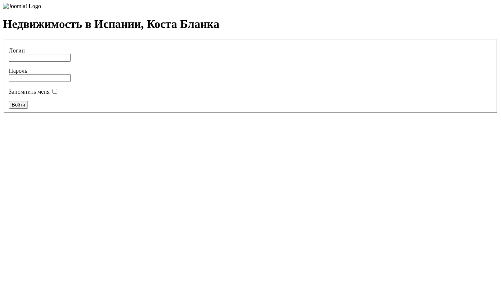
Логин (17, 50)
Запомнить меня (29, 91)
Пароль (18, 71)
